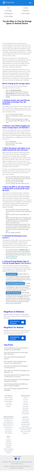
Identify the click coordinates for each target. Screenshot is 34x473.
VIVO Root (25, 403)
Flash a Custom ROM (25, 431)
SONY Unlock (8, 404)
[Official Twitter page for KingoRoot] (19, 458)
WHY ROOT (25, 417)
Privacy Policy (8, 443)
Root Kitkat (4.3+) (8, 420)
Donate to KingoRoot (8, 449)
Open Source (8, 441)
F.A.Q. (8, 8)
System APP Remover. (12, 256)
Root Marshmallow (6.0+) (8, 424)
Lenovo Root (25, 408)
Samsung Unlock (8, 397)
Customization (25, 420)
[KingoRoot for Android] (8, 3)
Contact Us (8, 447)
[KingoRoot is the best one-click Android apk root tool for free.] (17, 338)
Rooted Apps (8, 10)
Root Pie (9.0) (9, 429)
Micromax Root (25, 413)
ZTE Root (25, 401)
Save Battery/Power (25, 422)
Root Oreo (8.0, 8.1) (8, 427)
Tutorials (25, 8)
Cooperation (8, 445)
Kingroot (8, 406)
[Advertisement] (17, 31)
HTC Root (25, 399)
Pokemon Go (25, 433)
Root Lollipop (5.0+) (8, 422)
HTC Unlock (8, 403)
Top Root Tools (25, 419)
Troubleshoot (25, 10)
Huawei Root (25, 406)
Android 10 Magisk (8, 399)
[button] (11, 274)
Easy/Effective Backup (26, 429)
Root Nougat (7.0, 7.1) (8, 425)
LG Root (25, 397)
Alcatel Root (25, 410)
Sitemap (8, 452)
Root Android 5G (8, 433)
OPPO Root (25, 404)
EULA (8, 438)
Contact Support (25, 13)
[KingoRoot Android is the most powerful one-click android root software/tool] (17, 322)
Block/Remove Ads (25, 424)
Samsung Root (25, 412)
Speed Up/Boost (25, 426)
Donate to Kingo (8, 16)
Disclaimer (8, 440)
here (28, 253)
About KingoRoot (8, 450)
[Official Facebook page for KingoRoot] (16, 458)
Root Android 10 (8, 431)
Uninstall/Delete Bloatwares (25, 428)
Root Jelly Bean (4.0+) (9, 418)
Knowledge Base (8, 13)
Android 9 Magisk (8, 401)
